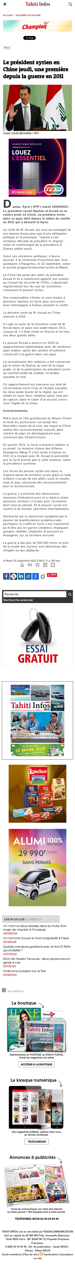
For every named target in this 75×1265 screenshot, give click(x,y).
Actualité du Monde (28, 15)
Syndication (51, 1254)
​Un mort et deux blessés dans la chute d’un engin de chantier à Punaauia (35, 927)
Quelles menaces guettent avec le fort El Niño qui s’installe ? (37, 948)
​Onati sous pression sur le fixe (24, 971)
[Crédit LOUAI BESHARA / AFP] (37, 86)
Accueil (7, 15)
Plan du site (30, 1254)
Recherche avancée (18, 600)
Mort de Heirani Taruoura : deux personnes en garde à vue (36, 960)
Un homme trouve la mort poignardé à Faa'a (36, 938)
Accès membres (11, 1254)
